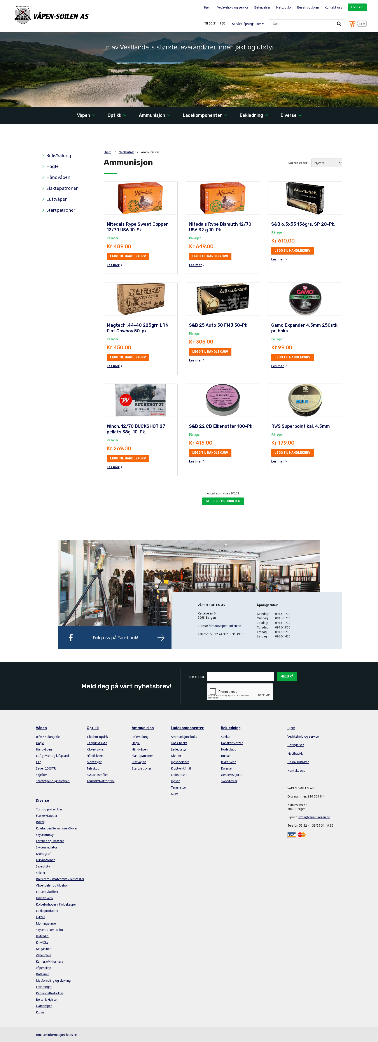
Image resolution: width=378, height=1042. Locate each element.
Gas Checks (179, 743)
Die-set (176, 756)
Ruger (40, 1012)
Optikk (114, 115)
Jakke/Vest (228, 762)
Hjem (208, 7)
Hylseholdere (180, 762)
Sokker (226, 737)
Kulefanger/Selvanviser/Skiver (56, 828)
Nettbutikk (283, 7)
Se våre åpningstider (246, 24)
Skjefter (41, 775)
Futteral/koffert (47, 892)
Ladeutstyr (178, 749)
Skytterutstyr (45, 835)
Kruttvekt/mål (181, 768)
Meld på (287, 676)
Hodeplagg (228, 749)
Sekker (40, 873)
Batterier (42, 974)
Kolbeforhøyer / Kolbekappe (56, 904)
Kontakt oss (333, 7)
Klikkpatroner (45, 860)
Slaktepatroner (62, 188)
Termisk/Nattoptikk (100, 781)
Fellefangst (44, 987)
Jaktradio (42, 936)
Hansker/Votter (232, 743)
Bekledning (251, 115)
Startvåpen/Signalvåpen (53, 781)
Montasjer (94, 762)
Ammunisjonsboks (184, 737)
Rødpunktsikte (97, 743)
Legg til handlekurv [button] (128, 256)
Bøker (40, 822)
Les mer (113, 265)
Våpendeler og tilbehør (52, 885)
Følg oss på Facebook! (115, 638)
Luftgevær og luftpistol (52, 756)
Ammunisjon (152, 115)
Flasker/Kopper (46, 815)
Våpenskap (43, 968)
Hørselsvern (44, 898)
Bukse (225, 756)
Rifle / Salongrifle (48, 737)
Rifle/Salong (58, 155)
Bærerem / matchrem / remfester (60, 879)
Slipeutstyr (43, 866)
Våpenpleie (43, 955)
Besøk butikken (308, 7)
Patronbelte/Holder (49, 993)
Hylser (175, 781)
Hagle (52, 166)
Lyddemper (44, 1006)
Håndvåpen (58, 177)
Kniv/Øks (42, 942)
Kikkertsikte (95, 749)
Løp (38, 762)
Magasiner (43, 949)
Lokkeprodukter (47, 911)
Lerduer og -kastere (50, 841)
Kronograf (43, 854)
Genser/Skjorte (231, 775)
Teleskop (93, 768)
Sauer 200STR (46, 768)
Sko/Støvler (229, 781)
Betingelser (262, 7)
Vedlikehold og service (232, 7)
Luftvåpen (57, 199)
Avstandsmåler (97, 775)
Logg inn (357, 7)
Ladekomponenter (202, 115)
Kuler (174, 794)
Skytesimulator (46, 847)
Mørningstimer (46, 923)
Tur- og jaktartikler (49, 809)
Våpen (83, 115)
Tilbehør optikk (97, 737)
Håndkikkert (95, 756)
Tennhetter (179, 787)
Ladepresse (179, 775)
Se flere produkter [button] (223, 501)
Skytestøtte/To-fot (49, 930)
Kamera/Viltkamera (49, 961)
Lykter (40, 917)
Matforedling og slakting (53, 980)
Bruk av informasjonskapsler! (56, 1035)
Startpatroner (60, 210)
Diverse (288, 115)
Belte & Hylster (47, 999)
